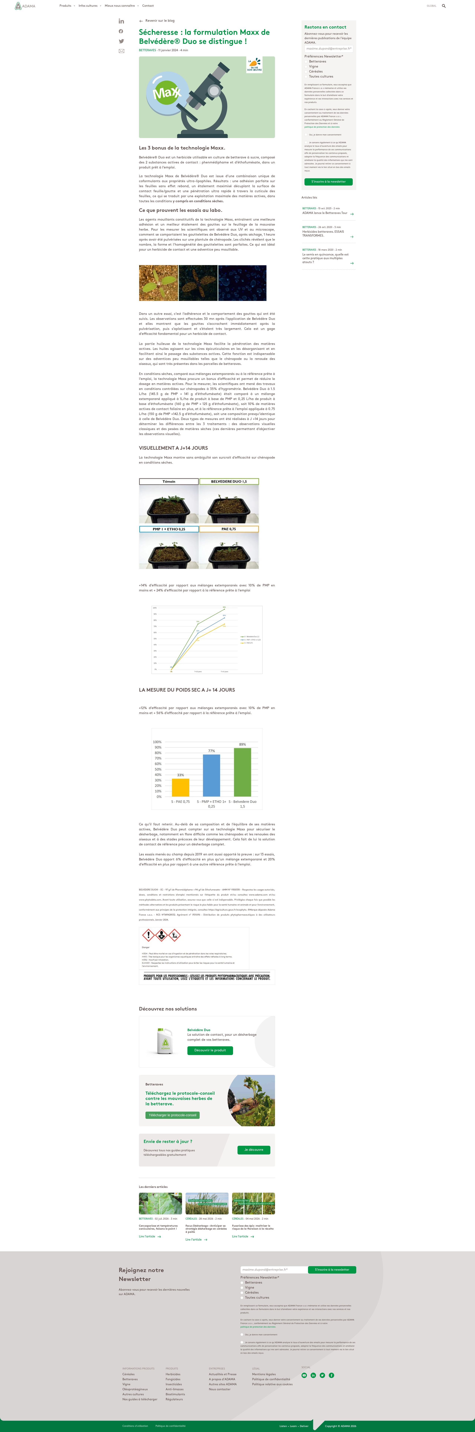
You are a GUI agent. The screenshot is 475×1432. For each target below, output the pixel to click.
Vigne (126, 1384)
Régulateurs (174, 1399)
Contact (148, 5)
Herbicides (173, 1374)
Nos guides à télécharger (139, 1399)
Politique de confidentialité (271, 1379)
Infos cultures (88, 5)
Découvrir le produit (210, 1050)
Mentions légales (264, 1374)
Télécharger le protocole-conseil (172, 1115)
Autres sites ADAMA (223, 1384)
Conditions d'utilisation (135, 1426)
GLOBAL (431, 6)
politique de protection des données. (322, 127)
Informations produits (138, 1369)
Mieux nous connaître (120, 5)
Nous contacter (219, 1389)
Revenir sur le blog (160, 21)
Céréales (128, 1374)
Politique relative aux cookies (272, 1384)
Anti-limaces (175, 1389)
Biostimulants (175, 1394)
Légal (256, 1369)
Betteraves (147, 50)
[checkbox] (328, 69)
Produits (65, 5)
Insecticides (174, 1384)
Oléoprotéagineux (135, 1389)
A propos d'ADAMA (222, 1379)
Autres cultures (133, 1394)
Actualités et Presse (223, 1374)
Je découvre (254, 1150)
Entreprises (217, 1369)
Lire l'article (147, 1236)
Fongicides (173, 1379)
